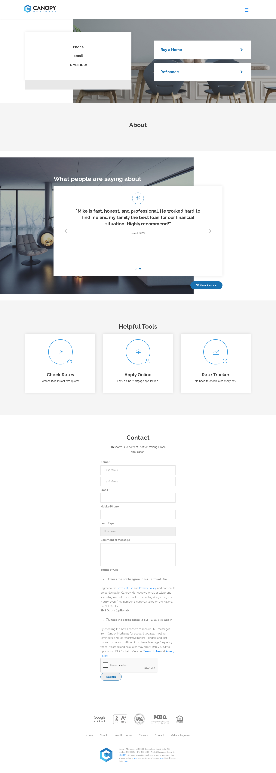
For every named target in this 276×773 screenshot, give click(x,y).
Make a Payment (180, 735)
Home (89, 735)
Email (105, 489)
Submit (111, 676)
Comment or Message (116, 539)
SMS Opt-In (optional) (114, 610)
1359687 (123, 755)
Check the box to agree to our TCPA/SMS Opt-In (140, 619)
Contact (159, 735)
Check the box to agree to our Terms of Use (138, 579)
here (135, 758)
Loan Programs (123, 735)
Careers (143, 735)
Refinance (170, 72)
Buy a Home (171, 49)
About (103, 735)
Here (126, 761)
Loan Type (107, 523)
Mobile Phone (109, 506)
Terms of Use (110, 569)
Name (105, 462)
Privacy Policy (147, 588)
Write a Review (206, 285)
